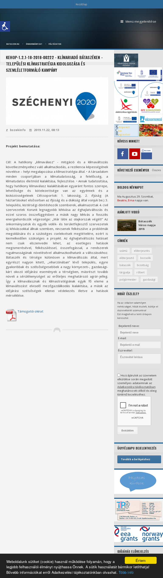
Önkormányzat (34, 44)
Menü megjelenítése (140, 21)
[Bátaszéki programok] (146, 153)
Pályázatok (55, 44)
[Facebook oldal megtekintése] (122, 153)
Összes (156, 170)
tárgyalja (124, 272)
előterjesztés (142, 251)
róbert (140, 272)
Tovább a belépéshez (135, 459)
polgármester (127, 279)
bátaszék (125, 265)
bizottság (143, 265)
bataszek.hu (12, 44)
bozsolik (145, 258)
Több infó (126, 572)
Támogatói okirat (30, 311)
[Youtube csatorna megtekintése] (134, 153)
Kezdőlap (81, 4)
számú (123, 251)
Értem (141, 560)
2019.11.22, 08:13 (46, 130)
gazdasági (149, 279)
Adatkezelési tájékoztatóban (136, 387)
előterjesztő (126, 258)
